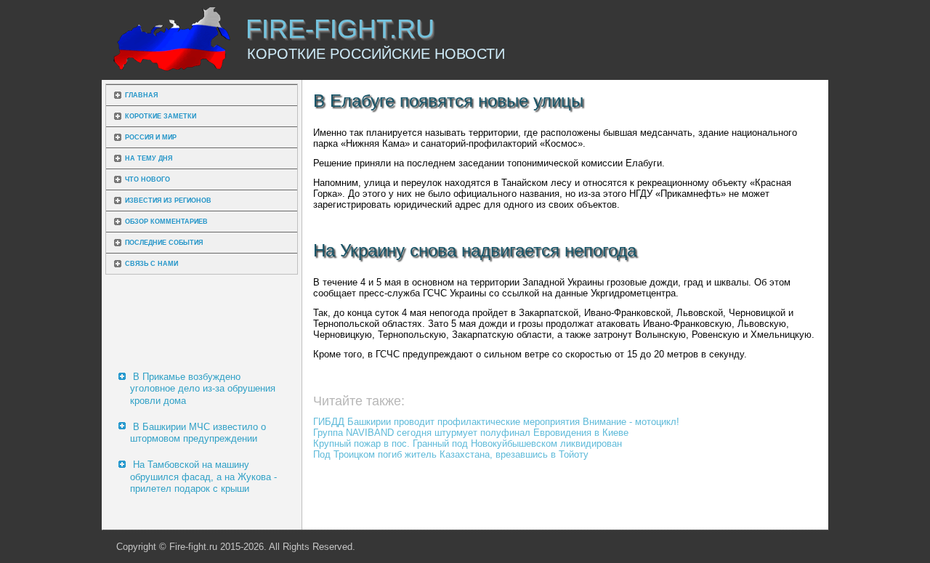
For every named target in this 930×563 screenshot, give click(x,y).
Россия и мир (151, 137)
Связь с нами (151, 263)
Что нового (147, 179)
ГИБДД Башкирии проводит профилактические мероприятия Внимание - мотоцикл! (496, 421)
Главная (141, 95)
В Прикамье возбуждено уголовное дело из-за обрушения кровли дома (202, 388)
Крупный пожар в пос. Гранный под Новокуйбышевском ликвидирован (467, 443)
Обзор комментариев (166, 221)
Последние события (164, 242)
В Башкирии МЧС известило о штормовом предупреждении (198, 432)
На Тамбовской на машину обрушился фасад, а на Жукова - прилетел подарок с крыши (203, 476)
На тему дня (148, 158)
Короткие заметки (160, 116)
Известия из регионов (168, 200)
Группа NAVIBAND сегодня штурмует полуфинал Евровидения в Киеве (470, 432)
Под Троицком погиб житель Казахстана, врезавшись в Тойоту (451, 454)
